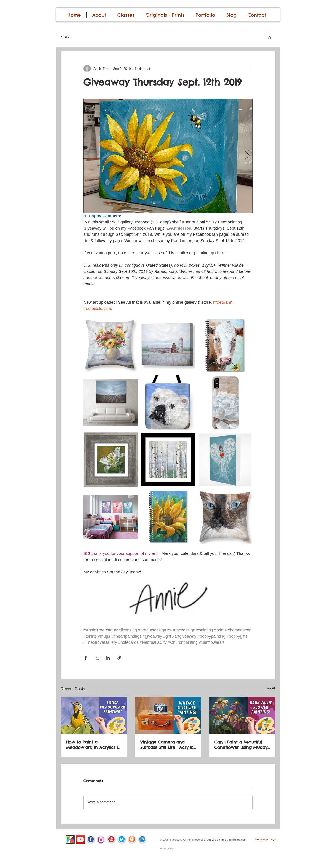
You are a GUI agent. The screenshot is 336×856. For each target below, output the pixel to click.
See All (270, 688)
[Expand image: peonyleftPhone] (225, 402)
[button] (269, 37)
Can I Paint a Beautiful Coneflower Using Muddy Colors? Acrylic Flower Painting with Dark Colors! (241, 744)
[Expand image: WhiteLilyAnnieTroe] (110, 459)
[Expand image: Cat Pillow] (225, 516)
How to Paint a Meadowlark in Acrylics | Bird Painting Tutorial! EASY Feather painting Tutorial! (92, 744)
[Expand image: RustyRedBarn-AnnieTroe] (168, 345)
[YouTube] (80, 839)
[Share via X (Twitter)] (97, 658)
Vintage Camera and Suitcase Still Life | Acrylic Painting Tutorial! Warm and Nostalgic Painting (166, 744)
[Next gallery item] (247, 155)
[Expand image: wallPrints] (110, 516)
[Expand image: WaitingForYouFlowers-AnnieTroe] (110, 345)
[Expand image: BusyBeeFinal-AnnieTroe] (168, 156)
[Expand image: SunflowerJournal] (168, 516)
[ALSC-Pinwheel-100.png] (70, 839)
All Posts (67, 37)
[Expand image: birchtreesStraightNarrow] (168, 459)
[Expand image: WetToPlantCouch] (110, 402)
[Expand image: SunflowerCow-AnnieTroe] (225, 345)
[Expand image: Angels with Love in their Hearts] (225, 459)
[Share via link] (119, 658)
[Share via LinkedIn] (108, 658)
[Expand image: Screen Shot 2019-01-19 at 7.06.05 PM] (168, 402)
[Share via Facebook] (85, 658)
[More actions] (250, 68)
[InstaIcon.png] (101, 839)
